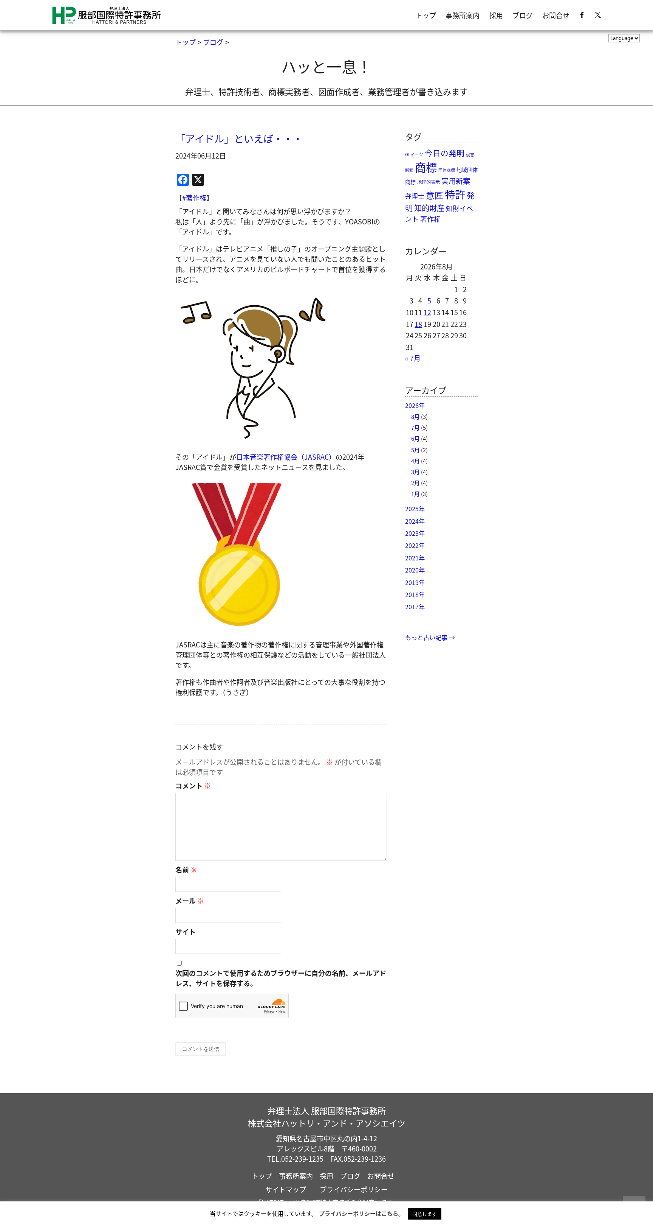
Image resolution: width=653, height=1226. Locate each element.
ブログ (522, 15)
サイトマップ (285, 1189)
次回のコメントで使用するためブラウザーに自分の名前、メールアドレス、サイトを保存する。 (280, 978)
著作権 (430, 219)
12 (427, 312)
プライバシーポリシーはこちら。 (361, 1213)
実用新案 (455, 181)
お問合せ (555, 15)
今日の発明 (444, 153)
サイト (185, 932)
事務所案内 (463, 15)
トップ (426, 15)
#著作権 (194, 197)
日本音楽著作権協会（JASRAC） (286, 457)
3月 (415, 472)
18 (418, 324)
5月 (415, 450)
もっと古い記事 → (430, 637)
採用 (496, 15)
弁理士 (414, 196)
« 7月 (413, 358)
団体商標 (446, 170)
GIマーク (414, 154)
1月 (415, 494)
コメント (193, 785)
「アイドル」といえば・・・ (239, 138)
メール (189, 900)
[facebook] (582, 16)
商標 (426, 167)
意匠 (434, 195)
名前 (186, 869)
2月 (415, 483)
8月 (415, 416)
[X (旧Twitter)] (598, 16)
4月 (415, 461)
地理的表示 (428, 182)
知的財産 (429, 207)
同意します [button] (424, 1213)
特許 (455, 194)
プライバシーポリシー (354, 1189)
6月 (415, 438)
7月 (415, 427)
